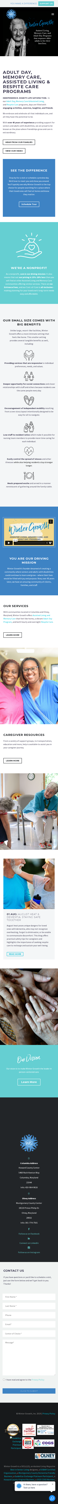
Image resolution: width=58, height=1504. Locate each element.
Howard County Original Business (19, 1479)
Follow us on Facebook (29, 1233)
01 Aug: (24, 917)
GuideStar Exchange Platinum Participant (34, 1476)
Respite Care (12, 104)
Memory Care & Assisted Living (30, 101)
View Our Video (14, 151)
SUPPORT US (46, 3)
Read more (15, 954)
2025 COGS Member (46, 1479)
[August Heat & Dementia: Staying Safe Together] (29, 884)
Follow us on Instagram (29, 1252)
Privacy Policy (38, 1379)
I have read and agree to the (25, 1379)
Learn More (12, 635)
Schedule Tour (29, 204)
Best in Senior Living (19, 1469)
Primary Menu (52, 14)
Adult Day (10, 101)
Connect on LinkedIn (29, 1243)
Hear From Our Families (19, 142)
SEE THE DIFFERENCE (29, 170)
